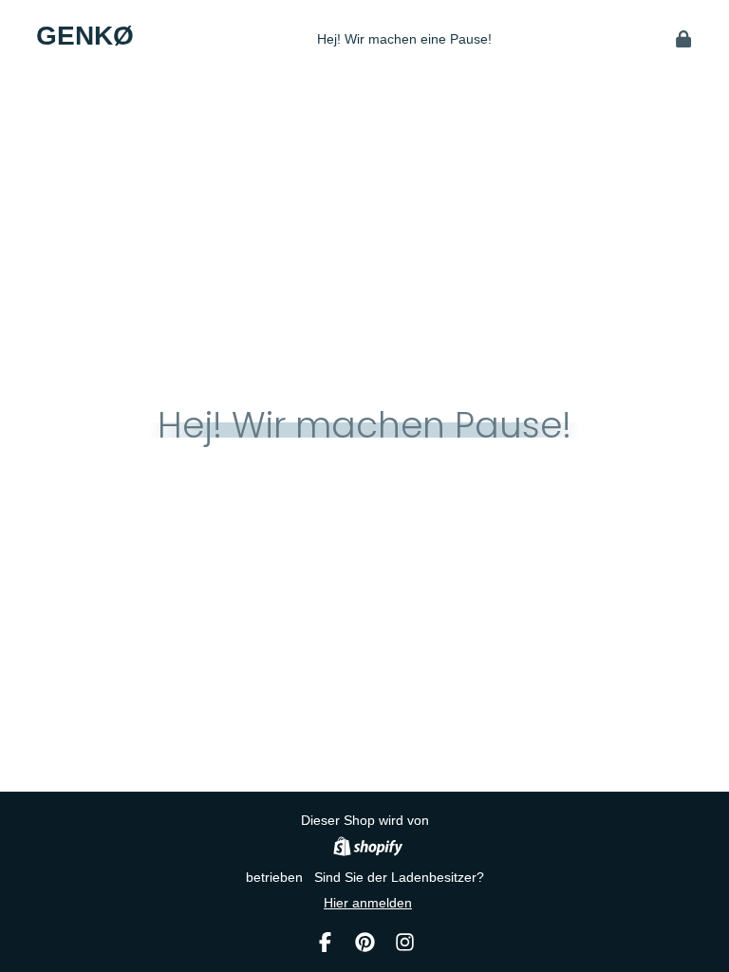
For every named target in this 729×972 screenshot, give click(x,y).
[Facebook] (325, 942)
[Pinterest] (365, 942)
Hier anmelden (368, 902)
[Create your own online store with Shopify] (367, 849)
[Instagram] (405, 942)
